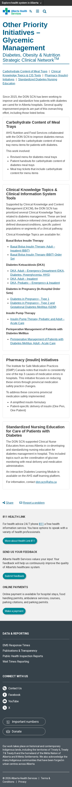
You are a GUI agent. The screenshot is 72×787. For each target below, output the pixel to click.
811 (41, 524)
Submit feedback (14, 576)
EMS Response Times (16, 645)
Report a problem (34, 502)
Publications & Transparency (20, 650)
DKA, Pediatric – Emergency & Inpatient (35, 282)
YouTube (13, 701)
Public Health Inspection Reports (23, 656)
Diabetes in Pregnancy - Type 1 (29, 298)
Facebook (14, 694)
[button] (37, 11)
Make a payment (14, 611)
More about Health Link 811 (20, 540)
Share (9, 502)
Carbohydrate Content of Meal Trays (25, 71)
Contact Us (15, 688)
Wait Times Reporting (16, 661)
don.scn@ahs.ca (46, 481)
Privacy (22, 781)
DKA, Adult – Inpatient (24, 278)
